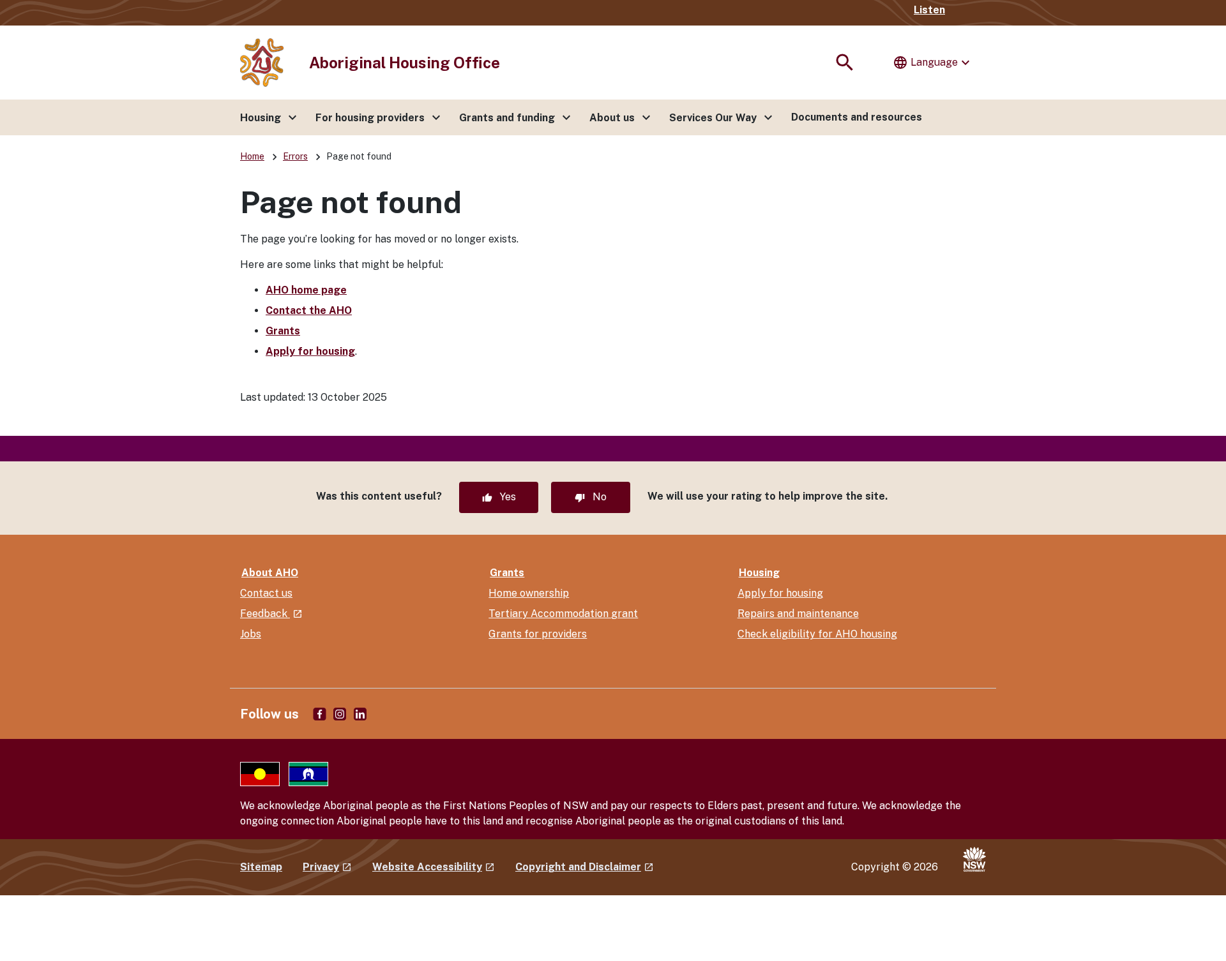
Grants (283, 331)
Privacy (327, 867)
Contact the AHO (309, 310)
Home (252, 156)
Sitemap (261, 867)
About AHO (269, 573)
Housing (759, 573)
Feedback (271, 613)
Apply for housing (310, 351)
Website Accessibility (433, 867)
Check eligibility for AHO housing (817, 634)
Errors (295, 156)
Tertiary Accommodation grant (563, 613)
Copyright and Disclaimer (584, 867)
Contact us (266, 593)
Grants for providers (537, 634)
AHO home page (306, 290)
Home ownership (528, 593)
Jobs (250, 634)
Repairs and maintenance (798, 613)
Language (933, 62)
